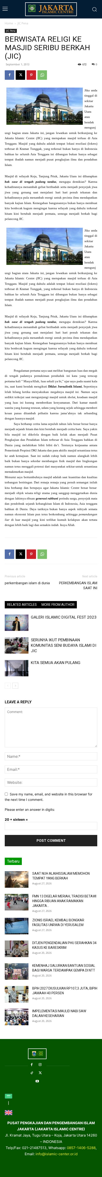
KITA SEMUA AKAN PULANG (55, 662)
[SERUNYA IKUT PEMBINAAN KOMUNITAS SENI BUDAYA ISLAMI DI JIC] (16, 645)
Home (9, 23)
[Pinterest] (31, 75)
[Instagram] (40, 1065)
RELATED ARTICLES (22, 604)
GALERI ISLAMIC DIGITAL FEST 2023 (64, 617)
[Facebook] (9, 75)
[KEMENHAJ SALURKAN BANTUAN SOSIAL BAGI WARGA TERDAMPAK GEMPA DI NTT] (16, 971)
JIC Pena (23, 23)
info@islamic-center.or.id (57, 1154)
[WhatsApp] (42, 75)
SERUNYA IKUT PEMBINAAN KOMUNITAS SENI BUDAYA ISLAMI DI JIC (63, 645)
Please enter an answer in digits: (30, 809)
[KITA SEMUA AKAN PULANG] (16, 668)
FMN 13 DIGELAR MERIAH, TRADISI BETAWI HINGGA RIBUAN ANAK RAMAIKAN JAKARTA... (64, 901)
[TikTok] (32, 1073)
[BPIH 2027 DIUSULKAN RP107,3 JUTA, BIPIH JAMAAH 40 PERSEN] (16, 994)
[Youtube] (37, 1081)
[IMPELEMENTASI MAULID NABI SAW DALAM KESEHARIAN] (16, 1017)
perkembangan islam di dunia (27, 583)
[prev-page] (8, 686)
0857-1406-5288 (81, 1148)
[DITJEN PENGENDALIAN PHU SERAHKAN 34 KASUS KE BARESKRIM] (16, 949)
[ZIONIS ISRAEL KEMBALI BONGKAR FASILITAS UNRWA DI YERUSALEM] (16, 926)
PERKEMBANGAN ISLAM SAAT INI (78, 585)
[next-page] (15, 686)
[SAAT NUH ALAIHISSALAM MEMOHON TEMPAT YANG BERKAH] (16, 879)
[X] (20, 75)
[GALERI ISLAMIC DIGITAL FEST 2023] (16, 623)
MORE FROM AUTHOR (58, 604)
